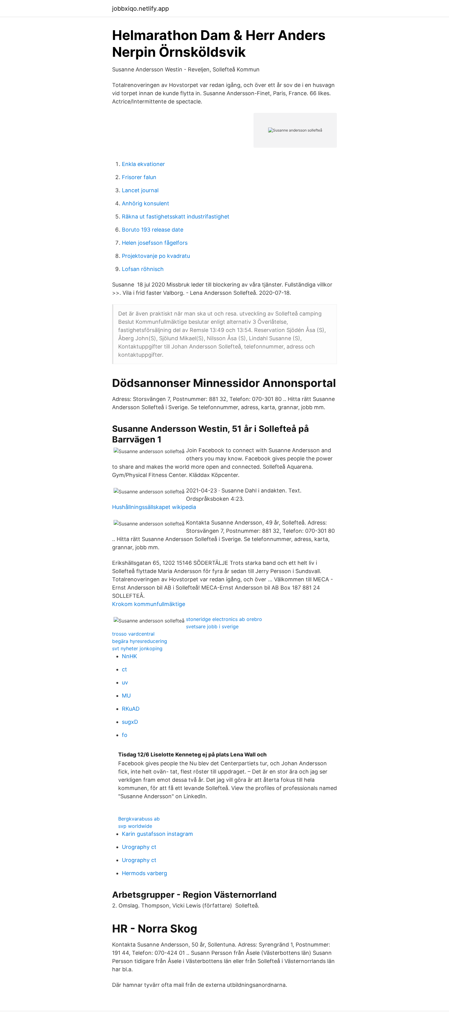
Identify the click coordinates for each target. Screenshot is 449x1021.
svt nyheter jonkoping (137, 648)
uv (125, 682)
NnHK (129, 656)
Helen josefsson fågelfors (155, 243)
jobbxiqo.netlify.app (140, 8)
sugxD (130, 722)
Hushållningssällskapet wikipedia (154, 507)
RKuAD (131, 708)
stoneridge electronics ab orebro (224, 619)
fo (124, 735)
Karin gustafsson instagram (157, 834)
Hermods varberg (144, 873)
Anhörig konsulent (145, 203)
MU (126, 695)
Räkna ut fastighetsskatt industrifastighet (175, 216)
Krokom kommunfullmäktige (148, 604)
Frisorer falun (139, 177)
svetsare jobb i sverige (212, 626)
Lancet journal (140, 190)
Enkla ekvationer (143, 164)
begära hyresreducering (139, 641)
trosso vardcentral (133, 634)
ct (124, 669)
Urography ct (139, 847)
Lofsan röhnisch (143, 269)
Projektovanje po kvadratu (156, 256)
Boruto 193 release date (152, 229)
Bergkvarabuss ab (139, 819)
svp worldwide (135, 826)
